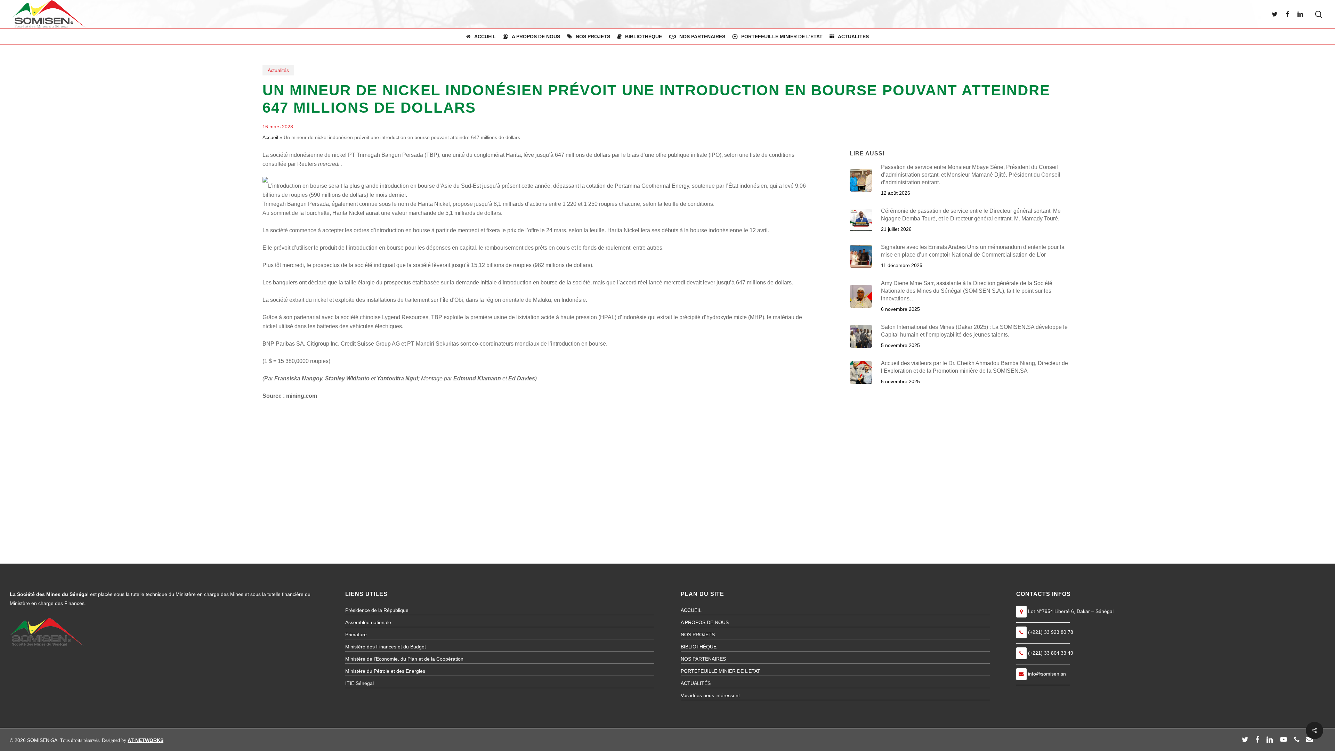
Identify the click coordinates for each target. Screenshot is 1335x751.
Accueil (270, 137)
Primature (356, 634)
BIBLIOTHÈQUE (699, 646)
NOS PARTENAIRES (703, 659)
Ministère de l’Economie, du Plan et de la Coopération (404, 659)
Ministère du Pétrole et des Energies (385, 671)
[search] (1318, 14)
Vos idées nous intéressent (710, 695)
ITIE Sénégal (359, 683)
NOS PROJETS (698, 634)
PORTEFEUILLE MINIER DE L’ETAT (720, 671)
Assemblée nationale (368, 622)
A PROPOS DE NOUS (705, 622)
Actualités (278, 70)
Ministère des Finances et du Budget (385, 646)
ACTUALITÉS (696, 683)
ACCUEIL (691, 610)
